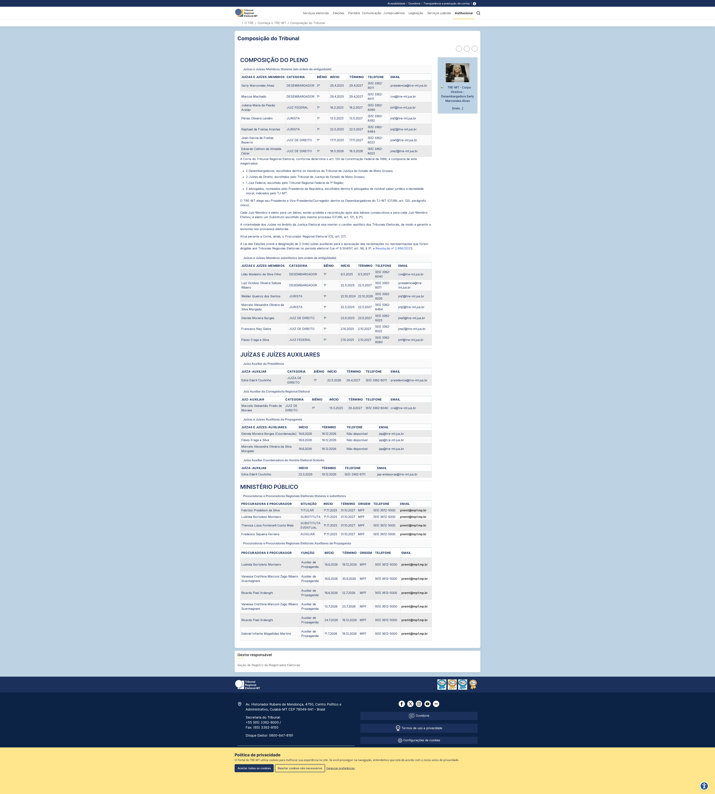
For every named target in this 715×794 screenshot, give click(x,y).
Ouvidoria (414, 3)
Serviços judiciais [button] (439, 13)
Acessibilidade (396, 3)
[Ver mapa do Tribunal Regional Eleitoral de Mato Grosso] (241, 704)
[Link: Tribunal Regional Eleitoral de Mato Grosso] (248, 684)
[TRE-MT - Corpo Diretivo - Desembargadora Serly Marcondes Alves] (457, 72)
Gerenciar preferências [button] (340, 768)
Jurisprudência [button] (394, 13)
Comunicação (371, 13)
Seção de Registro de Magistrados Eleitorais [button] (269, 665)
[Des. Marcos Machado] (457, 94)
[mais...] (457, 108)
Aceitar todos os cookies (254, 768)
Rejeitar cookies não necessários (300, 768)
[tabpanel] (336, 348)
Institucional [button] (464, 13)
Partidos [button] (354, 13)
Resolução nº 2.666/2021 (393, 248)
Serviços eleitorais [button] (316, 13)
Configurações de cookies (421, 740)
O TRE (249, 23)
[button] (478, 13)
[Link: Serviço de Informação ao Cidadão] (474, 3)
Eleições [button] (338, 13)
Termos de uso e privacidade (421, 728)
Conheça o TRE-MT (272, 23)
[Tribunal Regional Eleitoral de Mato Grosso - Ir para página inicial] (246, 12)
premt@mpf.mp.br (413, 510)
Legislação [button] (416, 13)
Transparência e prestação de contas (446, 3)
